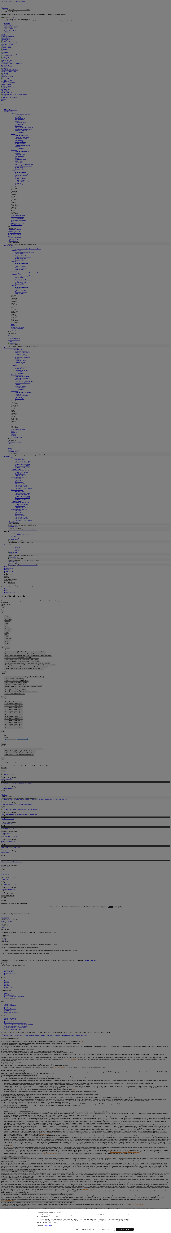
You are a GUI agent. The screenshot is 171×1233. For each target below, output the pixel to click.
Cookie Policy (47, 1225)
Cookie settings (106, 1229)
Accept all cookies (124, 1229)
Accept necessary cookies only (85, 1229)
